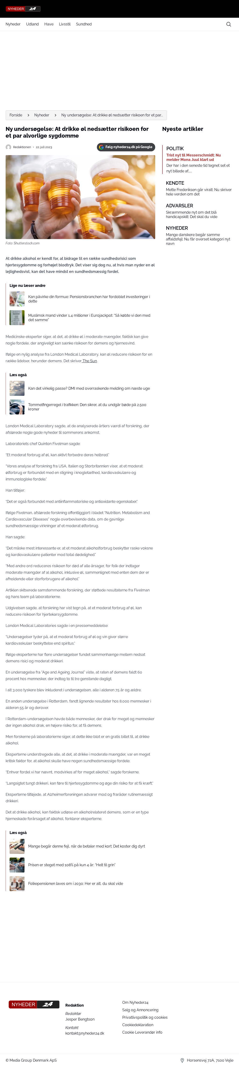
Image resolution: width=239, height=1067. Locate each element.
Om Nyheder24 (135, 1002)
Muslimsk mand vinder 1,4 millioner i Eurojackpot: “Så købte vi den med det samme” (89, 317)
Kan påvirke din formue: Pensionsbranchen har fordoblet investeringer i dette (89, 299)
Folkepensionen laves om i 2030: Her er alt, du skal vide (75, 883)
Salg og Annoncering (140, 1010)
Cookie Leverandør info (142, 1032)
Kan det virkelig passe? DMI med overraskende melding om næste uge (89, 388)
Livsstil (64, 24)
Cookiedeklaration (137, 1025)
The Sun (89, 361)
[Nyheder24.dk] (119, 9)
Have (48, 24)
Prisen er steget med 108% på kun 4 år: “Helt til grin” (72, 865)
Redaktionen (22, 147)
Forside (16, 115)
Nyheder (13, 24)
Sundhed (84, 24)
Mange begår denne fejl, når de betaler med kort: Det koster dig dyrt (86, 846)
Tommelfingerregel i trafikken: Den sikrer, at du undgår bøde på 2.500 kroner (87, 407)
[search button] (228, 24)
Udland (32, 24)
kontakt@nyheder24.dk (84, 1033)
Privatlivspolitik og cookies (145, 1017)
